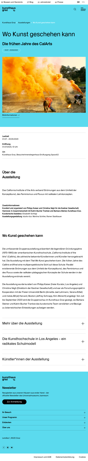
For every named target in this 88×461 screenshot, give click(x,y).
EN (83, 2)
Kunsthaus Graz (9, 23)
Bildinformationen (10, 115)
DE (78, 2)
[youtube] (11, 447)
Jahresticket (45, 2)
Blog (31, 2)
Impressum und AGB (42, 457)
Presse (60, 2)
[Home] (9, 9)
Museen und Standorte (13, 2)
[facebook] (3, 447)
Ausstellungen (24, 23)
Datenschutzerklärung (65, 457)
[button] (75, 9)
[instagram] (7, 447)
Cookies (82, 457)
